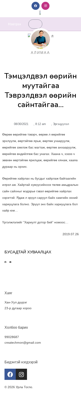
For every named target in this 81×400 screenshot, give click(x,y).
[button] (74, 24)
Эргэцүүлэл (61, 124)
